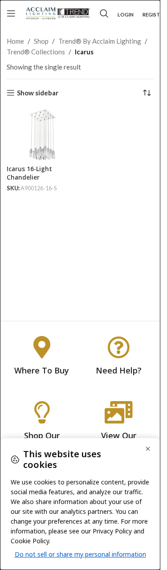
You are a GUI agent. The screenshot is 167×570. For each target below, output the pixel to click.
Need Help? (119, 370)
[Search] (104, 13)
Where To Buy (41, 370)
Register (154, 14)
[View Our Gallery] (118, 412)
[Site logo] (57, 12)
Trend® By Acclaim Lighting (99, 41)
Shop (41, 41)
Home (15, 41)
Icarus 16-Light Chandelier (29, 173)
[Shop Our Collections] (42, 412)
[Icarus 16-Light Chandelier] (42, 135)
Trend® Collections (36, 52)
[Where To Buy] (42, 347)
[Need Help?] (118, 347)
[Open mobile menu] (11, 13)
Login (126, 14)
